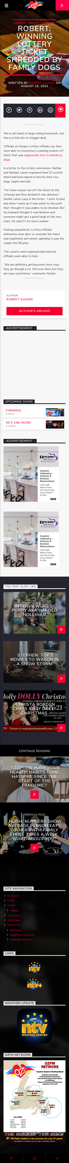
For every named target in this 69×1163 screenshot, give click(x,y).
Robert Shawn (42, 83)
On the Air (14, 896)
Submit (14, 910)
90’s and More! (18, 423)
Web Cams (14, 920)
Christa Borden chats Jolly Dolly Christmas (34, 709)
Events (11, 905)
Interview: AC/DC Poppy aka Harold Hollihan (34, 610)
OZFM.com (47, 23)
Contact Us (14, 925)
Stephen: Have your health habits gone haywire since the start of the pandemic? (35, 776)
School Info (14, 915)
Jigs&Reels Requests (22, 935)
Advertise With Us (21, 939)
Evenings (13, 410)
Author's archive (34, 311)
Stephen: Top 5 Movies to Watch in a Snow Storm (34, 659)
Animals (20, 23)
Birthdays (15, 930)
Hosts (33, 23)
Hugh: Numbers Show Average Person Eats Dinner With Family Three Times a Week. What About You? (35, 830)
